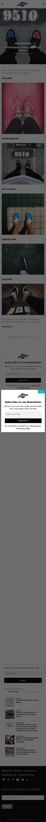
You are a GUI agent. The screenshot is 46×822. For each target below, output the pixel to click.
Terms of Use (35, 426)
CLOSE (41, 391)
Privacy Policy (24, 428)
